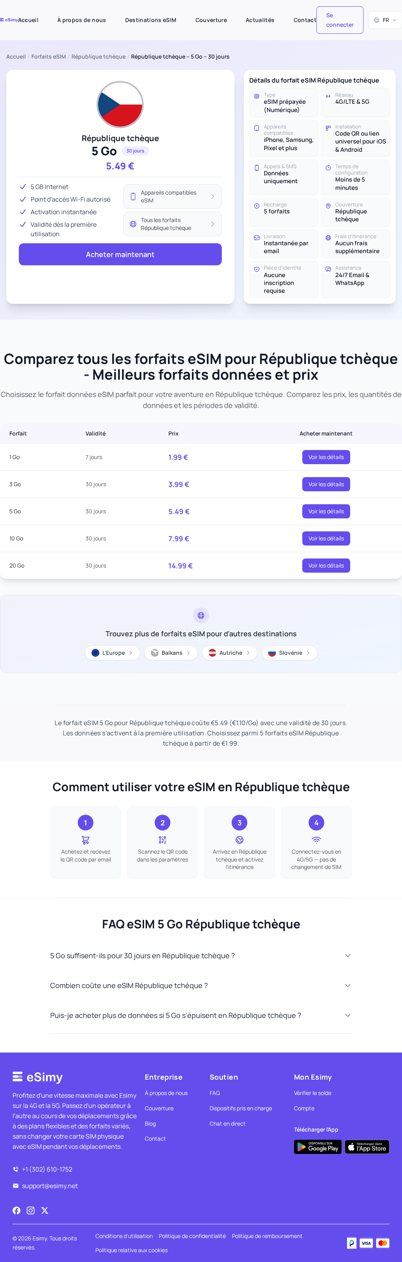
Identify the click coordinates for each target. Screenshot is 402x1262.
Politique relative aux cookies (131, 1250)
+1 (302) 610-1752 (47, 1169)
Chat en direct (228, 1123)
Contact (305, 20)
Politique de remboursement (267, 1236)
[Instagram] (31, 1210)
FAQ (215, 1093)
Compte (304, 1108)
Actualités (260, 20)
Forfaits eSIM (48, 56)
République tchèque (98, 56)
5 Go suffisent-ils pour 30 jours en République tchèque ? (142, 955)
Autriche (230, 652)
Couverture (211, 20)
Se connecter (340, 19)
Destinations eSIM (151, 20)
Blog (150, 1123)
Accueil (28, 20)
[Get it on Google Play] (318, 1147)
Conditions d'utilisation (124, 1236)
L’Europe (113, 652)
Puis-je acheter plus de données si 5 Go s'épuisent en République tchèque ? (175, 1015)
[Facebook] (16, 1210)
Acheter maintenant (120, 254)
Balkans (172, 652)
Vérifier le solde (312, 1093)
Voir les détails (326, 457)
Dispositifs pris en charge (241, 1108)
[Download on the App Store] (367, 1147)
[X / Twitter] (45, 1210)
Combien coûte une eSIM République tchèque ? (129, 985)
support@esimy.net (50, 1185)
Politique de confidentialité (192, 1236)
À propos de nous (81, 20)
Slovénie (290, 652)
